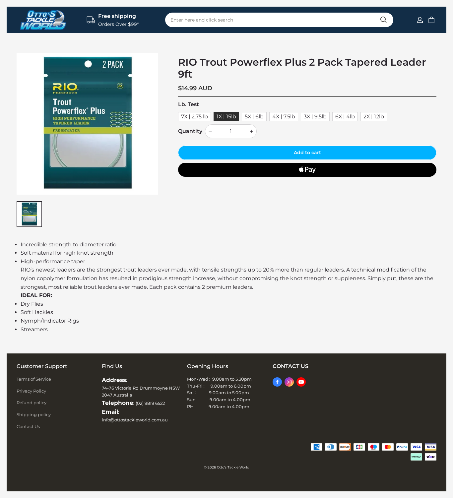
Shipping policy (34, 414)
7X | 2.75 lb (194, 116)
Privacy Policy (31, 391)
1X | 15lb (226, 116)
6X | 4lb (345, 116)
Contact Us (28, 426)
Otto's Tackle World (233, 467)
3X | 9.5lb (315, 116)
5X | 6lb (254, 116)
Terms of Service (34, 379)
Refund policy (31, 402)
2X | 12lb (373, 116)
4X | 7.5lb (283, 116)
